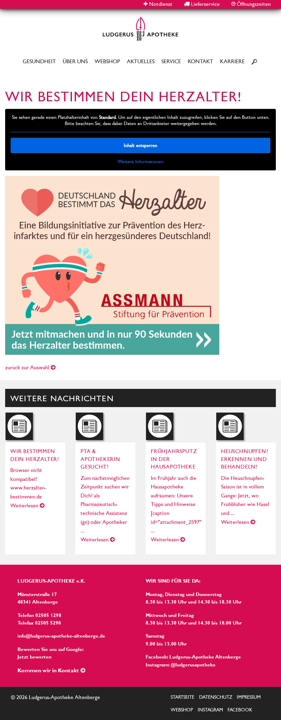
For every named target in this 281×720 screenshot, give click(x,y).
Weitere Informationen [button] (140, 161)
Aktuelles (141, 61)
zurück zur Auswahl (28, 367)
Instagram (210, 709)
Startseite (182, 697)
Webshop (107, 61)
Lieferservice (205, 4)
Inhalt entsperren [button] (140, 145)
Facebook (240, 709)
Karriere (232, 61)
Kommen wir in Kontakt (49, 670)
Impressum (249, 697)
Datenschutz (215, 697)
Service (171, 61)
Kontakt (200, 61)
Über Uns (75, 61)
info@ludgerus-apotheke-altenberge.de (61, 636)
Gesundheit (39, 61)
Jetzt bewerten (34, 657)
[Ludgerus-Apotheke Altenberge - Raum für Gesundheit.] (140, 28)
